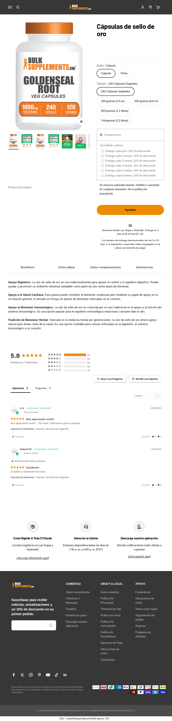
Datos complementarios (105, 267)
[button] (154, 436)
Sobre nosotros (110, 592)
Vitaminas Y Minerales (73, 600)
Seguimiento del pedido (145, 617)
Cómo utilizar (66, 267)
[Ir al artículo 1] (13, 141)
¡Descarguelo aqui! (139, 556)
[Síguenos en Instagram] (31, 675)
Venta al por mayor (146, 609)
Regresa (140, 625)
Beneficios (27, 267)
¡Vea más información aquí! (32, 558)
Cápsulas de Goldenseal (22, 428)
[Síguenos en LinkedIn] (65, 675)
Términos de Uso (111, 609)
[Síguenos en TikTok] (56, 675)
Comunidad (108, 659)
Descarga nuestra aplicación (76, 624)
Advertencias (144, 267)
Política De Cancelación (108, 624)
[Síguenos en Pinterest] (39, 675)
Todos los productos (78, 592)
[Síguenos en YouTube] (48, 675)
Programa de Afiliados (143, 634)
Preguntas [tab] (41, 388)
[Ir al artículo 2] (27, 141)
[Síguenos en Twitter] (22, 675)
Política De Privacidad (107, 600)
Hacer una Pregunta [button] (111, 378)
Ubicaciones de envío (110, 651)
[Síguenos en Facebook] (13, 675)
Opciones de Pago (112, 642)
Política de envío (110, 615)
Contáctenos (142, 592)
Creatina (71, 609)
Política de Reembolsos (108, 634)
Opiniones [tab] (18, 388)
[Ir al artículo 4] (80, 141)
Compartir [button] (20, 436)
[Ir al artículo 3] (67, 141)
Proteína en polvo (76, 615)
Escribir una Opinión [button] (147, 378)
